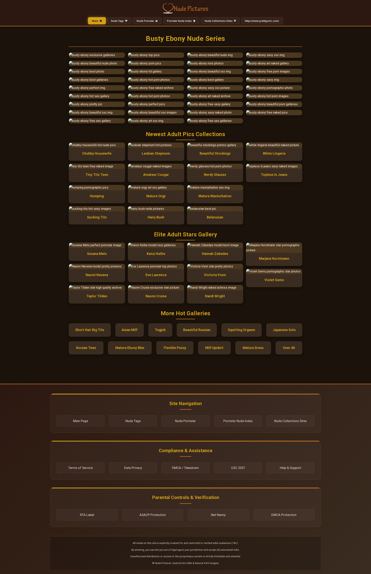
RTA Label (87, 515)
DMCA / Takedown (185, 468)
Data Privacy (133, 468)
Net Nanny (218, 515)
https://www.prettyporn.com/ (262, 20)
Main (95, 20)
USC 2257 (238, 468)
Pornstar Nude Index (179, 20)
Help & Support (290, 468)
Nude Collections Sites (219, 20)
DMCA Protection (283, 515)
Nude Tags (117, 20)
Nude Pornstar (146, 20)
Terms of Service (80, 468)
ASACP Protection (153, 515)
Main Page (80, 421)
